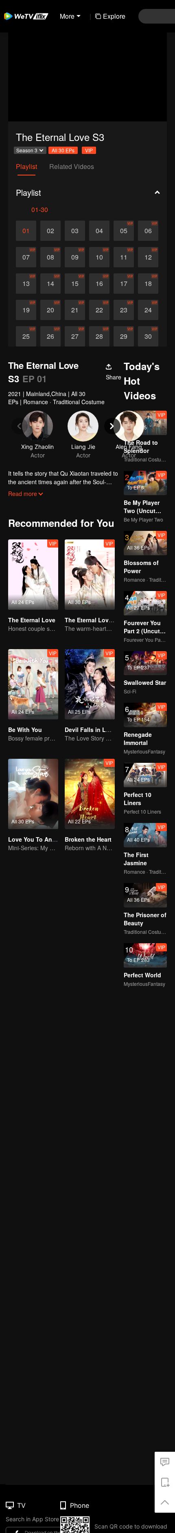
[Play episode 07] (26, 257)
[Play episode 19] (26, 310)
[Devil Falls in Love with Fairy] (90, 684)
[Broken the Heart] (90, 794)
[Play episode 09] (75, 257)
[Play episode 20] (50, 310)
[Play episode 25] (26, 336)
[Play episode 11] (124, 257)
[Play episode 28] (99, 336)
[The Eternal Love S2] (90, 574)
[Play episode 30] (148, 336)
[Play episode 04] (99, 231)
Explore (114, 16)
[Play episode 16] (99, 283)
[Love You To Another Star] (33, 794)
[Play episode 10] (99, 257)
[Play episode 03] (75, 231)
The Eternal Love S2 (92, 620)
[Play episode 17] (124, 283)
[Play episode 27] (75, 336)
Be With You (25, 729)
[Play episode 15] (75, 283)
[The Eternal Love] (33, 574)
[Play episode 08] (50, 257)
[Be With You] (33, 684)
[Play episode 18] (148, 283)
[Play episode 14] (50, 283)
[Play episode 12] (148, 257)
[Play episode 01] (26, 231)
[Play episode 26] (50, 336)
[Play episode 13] (26, 283)
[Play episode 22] (99, 310)
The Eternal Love (31, 620)
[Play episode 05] (124, 231)
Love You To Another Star (43, 839)
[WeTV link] (26, 16)
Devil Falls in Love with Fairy (105, 729)
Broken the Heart (88, 839)
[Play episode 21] (75, 310)
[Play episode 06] (148, 231)
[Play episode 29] (124, 336)
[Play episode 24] (148, 310)
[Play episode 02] (50, 231)
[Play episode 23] (124, 310)
